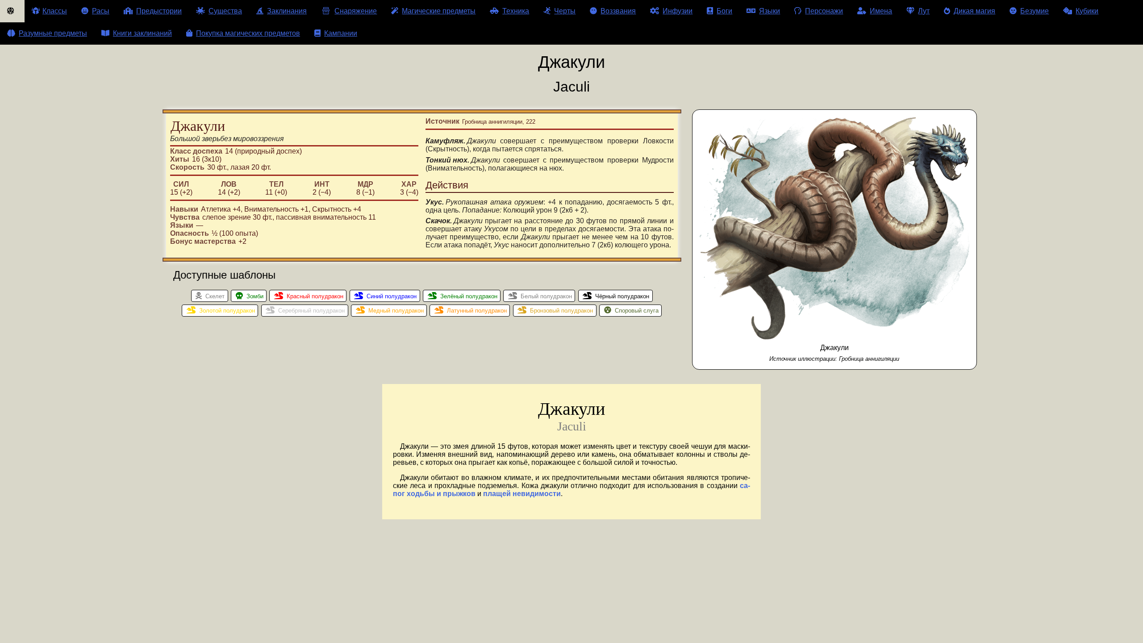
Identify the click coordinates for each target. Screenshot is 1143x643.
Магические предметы (439, 11)
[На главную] (12, 11)
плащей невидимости (522, 493)
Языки (769, 11)
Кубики (1087, 11)
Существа (225, 11)
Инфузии (677, 11)
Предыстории (159, 11)
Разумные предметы (53, 33)
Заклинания (287, 11)
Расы (100, 11)
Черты (565, 11)
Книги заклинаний (142, 33)
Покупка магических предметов (248, 33)
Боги (724, 11)
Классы (54, 11)
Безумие (1034, 11)
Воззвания (618, 11)
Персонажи (824, 11)
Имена (881, 11)
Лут (924, 11)
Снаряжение (355, 11)
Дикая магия (974, 11)
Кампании (340, 33)
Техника (515, 11)
